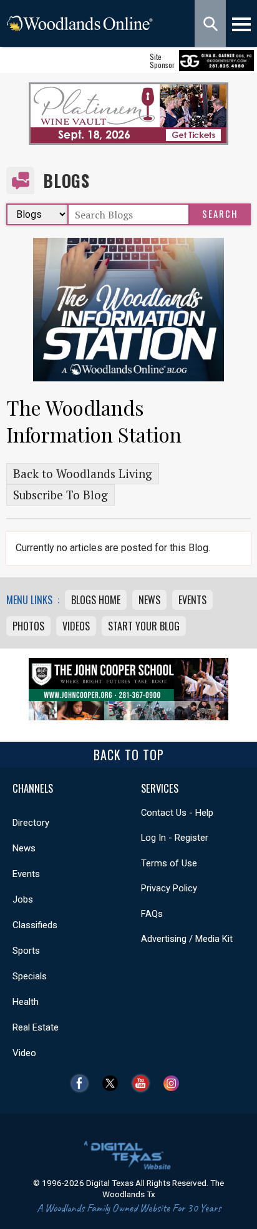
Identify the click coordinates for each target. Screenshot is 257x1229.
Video (24, 1053)
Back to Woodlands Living (82, 473)
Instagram (174, 1083)
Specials (29, 976)
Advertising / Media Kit (187, 938)
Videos (76, 626)
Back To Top (129, 754)
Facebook (83, 1083)
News (149, 599)
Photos (28, 626)
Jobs (22, 899)
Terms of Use (169, 863)
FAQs (152, 913)
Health (25, 1001)
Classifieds (34, 925)
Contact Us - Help (177, 812)
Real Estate (35, 1027)
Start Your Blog (144, 626)
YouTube (144, 1083)
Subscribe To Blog (60, 494)
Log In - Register (174, 837)
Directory (30, 822)
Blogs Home (95, 599)
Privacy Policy (169, 888)
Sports (26, 950)
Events (192, 599)
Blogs (66, 181)
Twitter (113, 1083)
